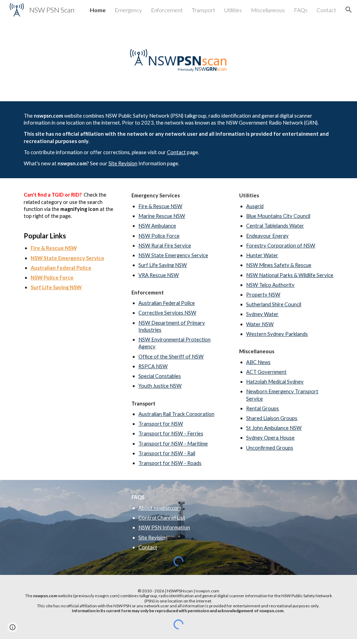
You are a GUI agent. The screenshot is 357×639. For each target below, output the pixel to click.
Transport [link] (203, 10)
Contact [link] (326, 10)
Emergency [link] (128, 10)
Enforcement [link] (167, 10)
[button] (348, 9)
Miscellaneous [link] (268, 10)
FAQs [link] (300, 10)
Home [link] (98, 10)
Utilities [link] (233, 10)
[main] (178, 140)
